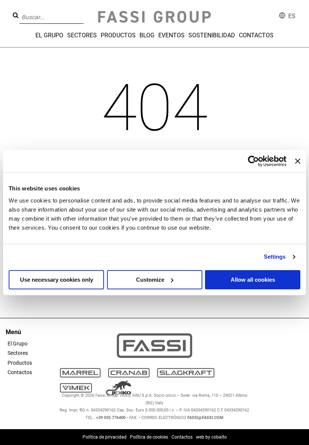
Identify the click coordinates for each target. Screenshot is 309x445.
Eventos (171, 35)
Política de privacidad (105, 437)
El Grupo (49, 35)
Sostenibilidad (211, 35)
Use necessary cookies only (56, 279)
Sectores (82, 35)
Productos (118, 35)
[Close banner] (297, 161)
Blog (146, 35)
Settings (275, 256)
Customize (150, 279)
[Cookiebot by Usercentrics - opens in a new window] (253, 161)
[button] (86, 11)
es (291, 16)
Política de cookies (149, 437)
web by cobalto (211, 437)
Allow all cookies (253, 279)
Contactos (256, 35)
